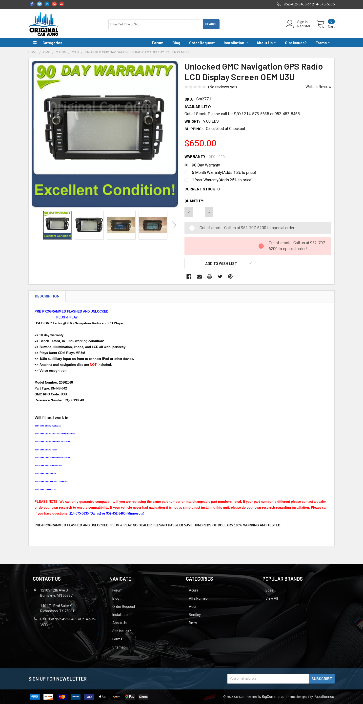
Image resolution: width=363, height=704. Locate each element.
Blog (176, 42)
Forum (157, 42)
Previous (36, 225)
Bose (269, 590)
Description (47, 296)
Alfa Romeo (198, 598)
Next (174, 225)
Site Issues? (296, 42)
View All (271, 598)
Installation (234, 42)
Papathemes (324, 697)
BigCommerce (273, 697)
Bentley (195, 615)
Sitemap (119, 647)
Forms (321, 42)
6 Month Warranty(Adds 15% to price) (224, 172)
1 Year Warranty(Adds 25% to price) (222, 180)
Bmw (193, 623)
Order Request (202, 42)
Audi (192, 607)
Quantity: (194, 200)
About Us (265, 42)
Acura (193, 590)
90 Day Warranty (206, 165)
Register (303, 26)
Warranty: (204, 156)
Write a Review (318, 86)
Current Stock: (202, 188)
